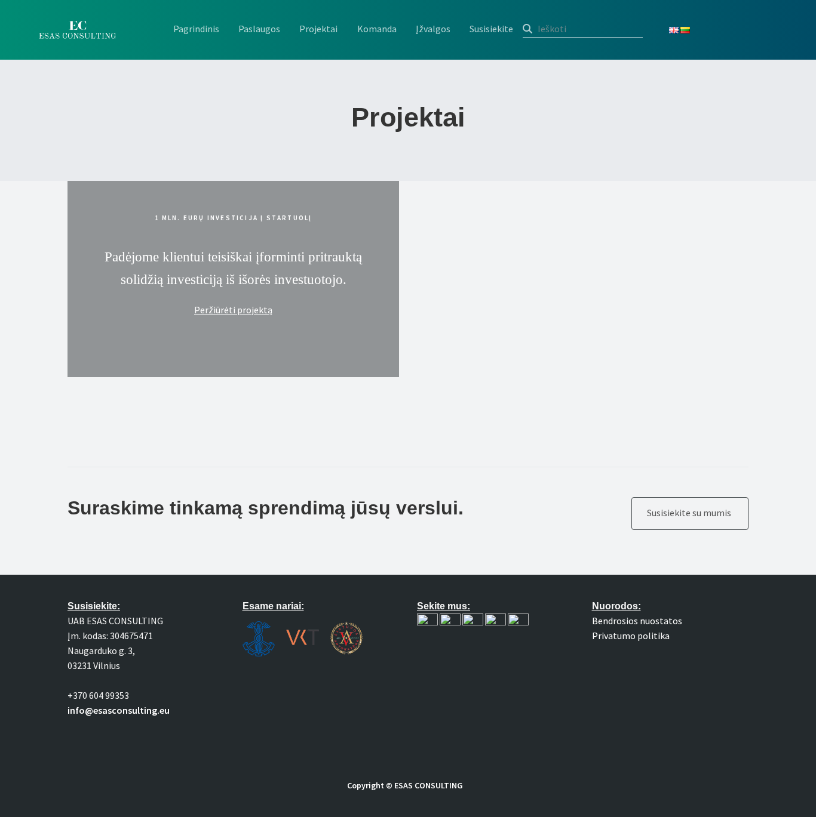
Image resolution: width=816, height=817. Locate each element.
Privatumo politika (631, 636)
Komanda (377, 29)
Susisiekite (491, 29)
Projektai (318, 29)
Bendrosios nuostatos (637, 621)
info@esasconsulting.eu (119, 710)
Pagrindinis (196, 29)
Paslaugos (259, 29)
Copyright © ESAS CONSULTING (405, 785)
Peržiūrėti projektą (233, 310)
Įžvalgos (433, 29)
